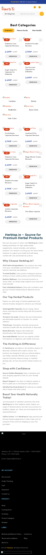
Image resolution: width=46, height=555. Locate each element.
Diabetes (12, 110)
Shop (3, 505)
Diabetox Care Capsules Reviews (12, 45)
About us (5, 543)
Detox (33, 101)
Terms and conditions (9, 538)
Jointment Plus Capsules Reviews (32, 134)
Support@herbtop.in (13, 459)
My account (6, 477)
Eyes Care (33, 110)
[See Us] (15, 464)
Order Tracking (7, 481)
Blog (25, 538)
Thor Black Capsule (32, 211)
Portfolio (5, 514)
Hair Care (12, 118)
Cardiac (12, 101)
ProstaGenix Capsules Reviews (12, 134)
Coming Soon (7, 510)
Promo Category (8, 518)
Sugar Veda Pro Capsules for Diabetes (11, 72)
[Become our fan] (4, 464)
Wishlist (4, 522)
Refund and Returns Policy (12, 534)
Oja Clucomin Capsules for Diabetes (30, 69)
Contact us (6, 494)
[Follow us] (9, 464)
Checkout (5, 490)
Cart (3, 485)
